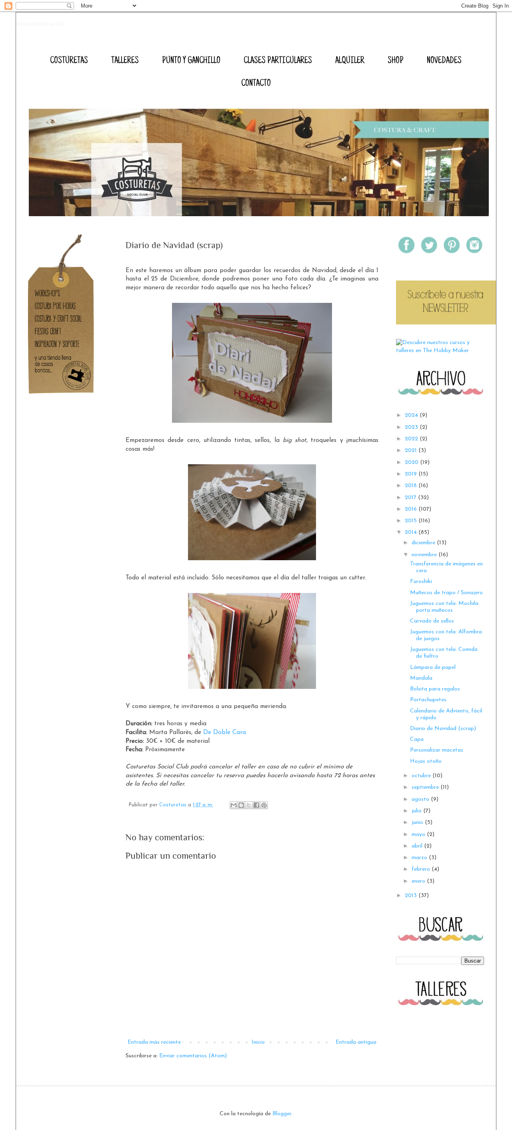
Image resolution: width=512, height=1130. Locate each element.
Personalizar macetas (436, 750)
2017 (411, 498)
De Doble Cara (224, 732)
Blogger (281, 1114)
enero (419, 881)
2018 (411, 486)
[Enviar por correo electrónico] (234, 805)
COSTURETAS (69, 61)
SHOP (396, 61)
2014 (411, 532)
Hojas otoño (426, 761)
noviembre (425, 555)
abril (418, 846)
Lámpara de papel (433, 667)
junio (418, 823)
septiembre (426, 787)
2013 (411, 896)
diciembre (424, 543)
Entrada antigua (356, 1042)
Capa (417, 739)
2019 (411, 474)
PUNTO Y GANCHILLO (191, 61)
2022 (412, 439)
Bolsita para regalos (435, 689)
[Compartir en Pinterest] (264, 805)
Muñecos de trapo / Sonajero (446, 593)
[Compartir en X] (249, 805)
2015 (411, 521)
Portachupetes (428, 700)
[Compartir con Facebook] (256, 805)
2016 (411, 509)
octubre (422, 776)
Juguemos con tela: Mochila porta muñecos (444, 607)
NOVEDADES (444, 61)
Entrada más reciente (154, 1042)
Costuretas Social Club (41, 24)
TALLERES (125, 61)
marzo (420, 858)
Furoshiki (421, 582)
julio (417, 811)
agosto (421, 799)
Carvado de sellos (432, 621)
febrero (422, 869)
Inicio (258, 1042)
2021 (411, 451)
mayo (419, 835)
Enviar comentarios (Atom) (193, 1056)
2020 (412, 463)
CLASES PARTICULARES (278, 61)
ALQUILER (349, 61)
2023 (412, 427)
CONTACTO (256, 84)
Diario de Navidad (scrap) (443, 729)
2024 (412, 415)
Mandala (421, 678)
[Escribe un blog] (241, 805)
